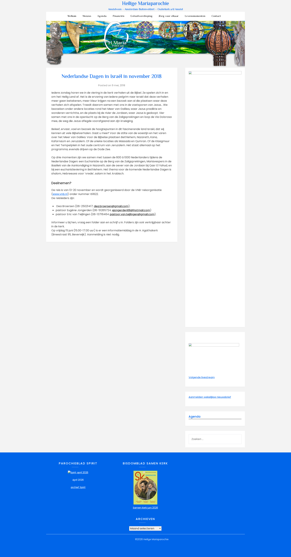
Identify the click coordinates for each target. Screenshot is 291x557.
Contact (216, 16)
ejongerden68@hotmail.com (131, 210)
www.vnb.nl (60, 194)
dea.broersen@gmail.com (111, 206)
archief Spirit (78, 487)
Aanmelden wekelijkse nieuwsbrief (210, 397)
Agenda (102, 16)
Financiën (118, 16)
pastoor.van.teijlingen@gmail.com (132, 214)
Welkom (72, 16)
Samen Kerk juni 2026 (145, 507)
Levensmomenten (195, 16)
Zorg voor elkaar (169, 16)
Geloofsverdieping (141, 16)
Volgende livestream (202, 377)
